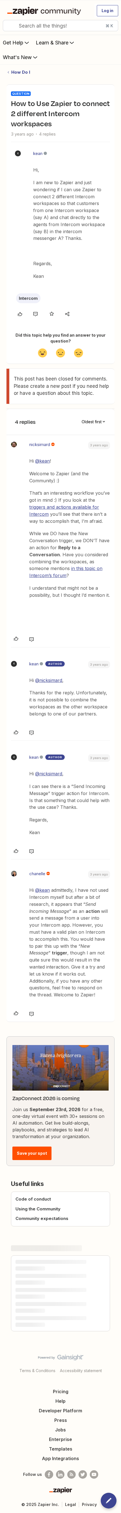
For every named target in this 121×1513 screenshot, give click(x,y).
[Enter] (9, 25)
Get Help (13, 43)
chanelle (37, 873)
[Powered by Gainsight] (60, 1359)
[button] (107, 10)
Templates (60, 1449)
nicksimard (39, 444)
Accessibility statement (81, 1370)
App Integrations (60, 1458)
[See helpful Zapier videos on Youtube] (94, 1474)
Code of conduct (33, 1199)
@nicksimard (48, 680)
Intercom (28, 298)
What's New (17, 57)
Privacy (89, 1504)
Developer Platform (60, 1410)
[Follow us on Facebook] (49, 1474)
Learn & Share (52, 43)
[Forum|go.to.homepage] (45, 10)
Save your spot (32, 1153)
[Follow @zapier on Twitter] (83, 1474)
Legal (70, 1504)
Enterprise (60, 1439)
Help (60, 1401)
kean (37, 153)
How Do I (20, 72)
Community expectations (41, 1218)
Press (60, 1420)
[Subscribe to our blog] (71, 1474)
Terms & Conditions (37, 1370)
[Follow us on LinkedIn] (60, 1474)
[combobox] (60, 25)
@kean (42, 461)
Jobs (60, 1430)
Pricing (60, 1391)
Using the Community (37, 1209)
